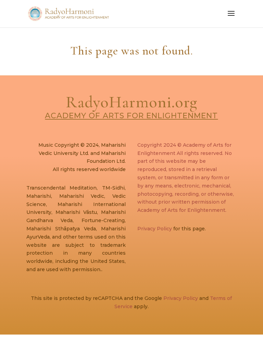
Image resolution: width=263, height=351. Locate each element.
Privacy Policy (154, 229)
